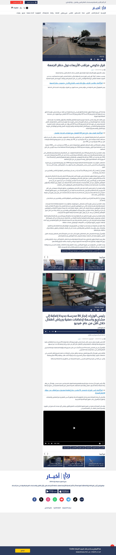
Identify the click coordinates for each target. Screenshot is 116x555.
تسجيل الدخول (30, 2)
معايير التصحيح (48, 507)
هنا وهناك (45, 13)
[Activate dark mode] (26, 8)
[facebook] (34, 499)
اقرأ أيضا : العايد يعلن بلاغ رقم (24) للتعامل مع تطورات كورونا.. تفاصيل (78, 133)
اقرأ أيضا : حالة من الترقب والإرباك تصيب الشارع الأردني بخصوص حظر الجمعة (76, 83)
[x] (41, 499)
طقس (71, 13)
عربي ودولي (64, 13)
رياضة (52, 13)
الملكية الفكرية (57, 507)
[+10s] (103, 331)
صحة (83, 13)
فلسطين (77, 13)
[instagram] (48, 499)
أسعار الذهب (95, 13)
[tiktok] (75, 499)
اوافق (23, 550)
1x (49, 331)
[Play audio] (45, 331)
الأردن (88, 13)
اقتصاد (57, 13)
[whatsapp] (55, 499)
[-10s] (99, 331)
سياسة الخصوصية (80, 551)
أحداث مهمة (30, 13)
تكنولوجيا (38, 13)
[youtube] (62, 499)
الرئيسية (103, 13)
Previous (48, 257)
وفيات (18, 13)
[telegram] (68, 499)
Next (45, 257)
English (16, 8)
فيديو (23, 13)
